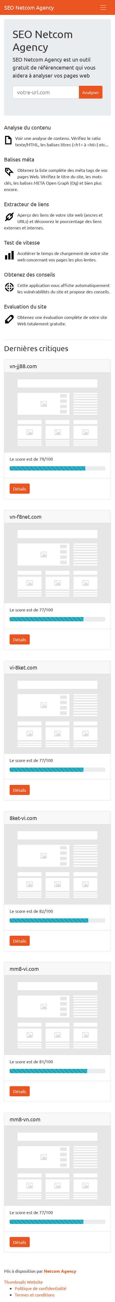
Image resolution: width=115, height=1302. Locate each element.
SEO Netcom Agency (29, 7)
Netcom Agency (60, 1271)
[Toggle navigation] (103, 7)
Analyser (90, 92)
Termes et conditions (35, 1294)
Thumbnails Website (23, 1281)
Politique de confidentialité (40, 1288)
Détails (19, 488)
